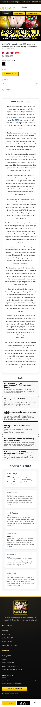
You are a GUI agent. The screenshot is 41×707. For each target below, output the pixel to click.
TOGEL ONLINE (7, 641)
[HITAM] (3, 64)
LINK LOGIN (9, 703)
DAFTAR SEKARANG (23, 703)
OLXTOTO (6, 13)
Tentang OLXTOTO (7, 656)
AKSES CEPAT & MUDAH (9, 666)
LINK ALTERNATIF (33, 13)
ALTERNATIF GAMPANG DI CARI (12, 670)
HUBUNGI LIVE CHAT (15, 689)
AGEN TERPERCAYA (8, 663)
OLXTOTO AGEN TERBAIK (10, 645)
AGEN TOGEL (18, 13)
